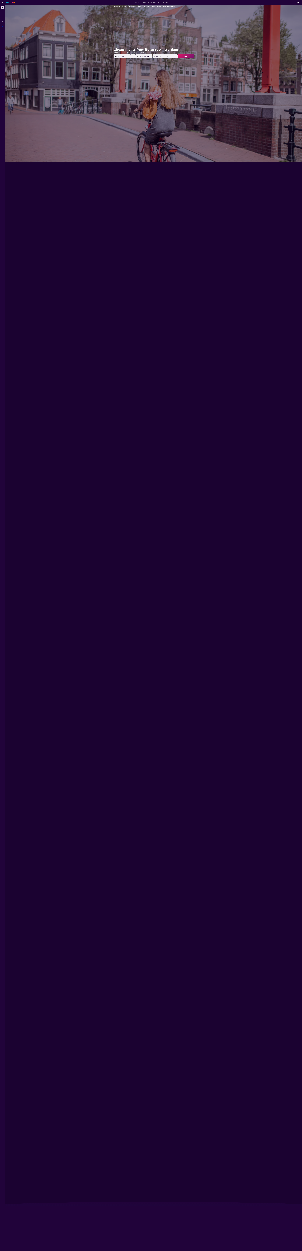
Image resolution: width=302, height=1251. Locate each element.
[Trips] (3, 21)
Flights (115, 6)
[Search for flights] (3, 7)
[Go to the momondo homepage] (11, 2)
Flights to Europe (122, 6)
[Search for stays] (3, 10)
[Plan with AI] (3, 17)
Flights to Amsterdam (156, 6)
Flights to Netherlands (132, 6)
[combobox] (117, 52)
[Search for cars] (3, 13)
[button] (2, 2)
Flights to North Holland (144, 6)
